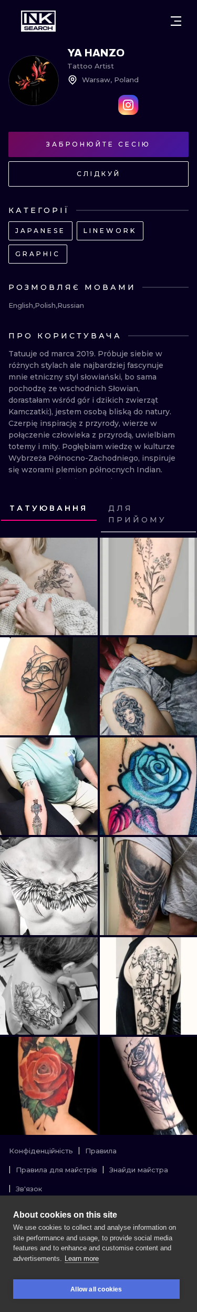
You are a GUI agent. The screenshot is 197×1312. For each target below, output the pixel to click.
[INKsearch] (38, 21)
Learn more (82, 1258)
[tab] (49, 509)
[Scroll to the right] (179, 514)
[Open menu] (176, 21)
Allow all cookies (96, 1289)
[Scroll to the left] (17, 514)
